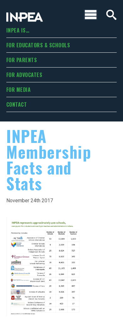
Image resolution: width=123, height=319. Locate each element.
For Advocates (24, 75)
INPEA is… (17, 30)
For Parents (21, 60)
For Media (18, 89)
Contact (16, 104)
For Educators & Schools (38, 45)
